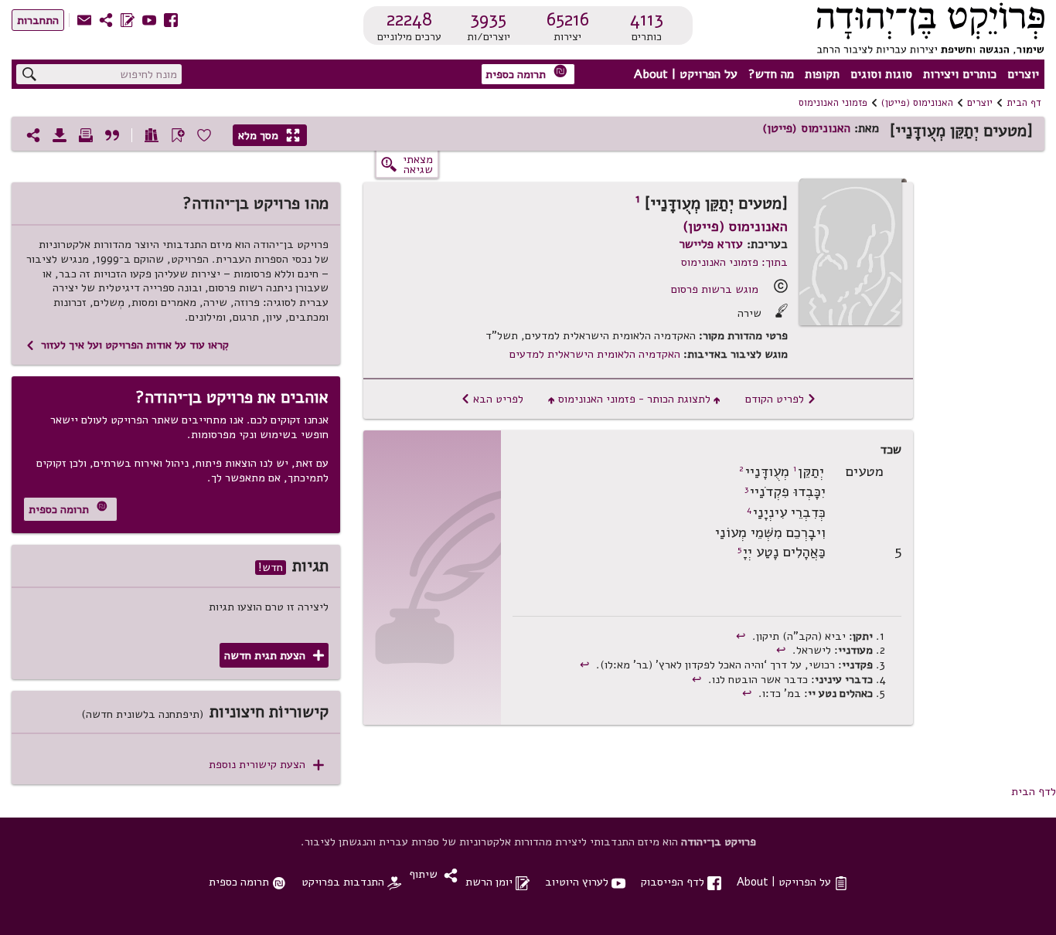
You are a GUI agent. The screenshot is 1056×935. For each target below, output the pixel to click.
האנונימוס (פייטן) (917, 103)
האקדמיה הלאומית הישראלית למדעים (594, 354)
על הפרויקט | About (685, 74)
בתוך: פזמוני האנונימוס (734, 262)
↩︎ (742, 636)
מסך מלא (269, 135)
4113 (646, 19)
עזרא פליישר (711, 244)
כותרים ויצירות (959, 74)
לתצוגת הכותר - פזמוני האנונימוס (634, 398)
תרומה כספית (526, 73)
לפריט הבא (492, 398)
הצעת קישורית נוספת (266, 764)
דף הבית (1024, 103)
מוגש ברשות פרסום (714, 289)
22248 (409, 19)
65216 (568, 19)
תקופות (822, 74)
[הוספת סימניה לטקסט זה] (178, 135)
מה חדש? (771, 74)
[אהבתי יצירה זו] (204, 135)
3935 (488, 19)
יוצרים (1023, 74)
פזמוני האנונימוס (833, 103)
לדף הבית (1033, 791)
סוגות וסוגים (881, 74)
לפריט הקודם (780, 398)
